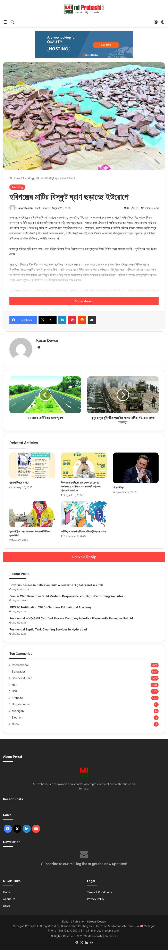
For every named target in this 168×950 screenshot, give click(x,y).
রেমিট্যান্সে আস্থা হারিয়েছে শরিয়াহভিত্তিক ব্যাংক (83, 531)
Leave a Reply (84, 557)
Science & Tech (22, 678)
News (6, 905)
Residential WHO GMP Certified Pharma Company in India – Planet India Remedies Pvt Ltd (71, 618)
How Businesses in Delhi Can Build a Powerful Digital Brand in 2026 (56, 585)
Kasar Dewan (25, 208)
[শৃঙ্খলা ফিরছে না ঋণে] (32, 465)
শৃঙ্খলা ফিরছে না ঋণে (19, 482)
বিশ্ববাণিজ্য (118, 487)
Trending (28, 178)
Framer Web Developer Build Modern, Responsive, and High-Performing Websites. (66, 596)
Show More (83, 301)
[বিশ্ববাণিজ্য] (136, 468)
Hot (14, 684)
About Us (9, 899)
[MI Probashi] (84, 9)
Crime (16, 724)
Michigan (18, 711)
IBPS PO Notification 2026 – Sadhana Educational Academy (50, 607)
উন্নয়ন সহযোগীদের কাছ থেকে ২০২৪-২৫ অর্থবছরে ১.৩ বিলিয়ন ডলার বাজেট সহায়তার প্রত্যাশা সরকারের (81, 486)
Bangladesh (19, 671)
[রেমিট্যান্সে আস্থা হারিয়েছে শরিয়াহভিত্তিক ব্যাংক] (84, 514)
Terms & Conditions (99, 892)
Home (16, 178)
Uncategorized (21, 704)
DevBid (113, 936)
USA (15, 691)
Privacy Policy (95, 899)
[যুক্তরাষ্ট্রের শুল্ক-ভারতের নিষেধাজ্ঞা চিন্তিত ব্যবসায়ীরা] (32, 514)
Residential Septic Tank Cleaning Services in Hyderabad (48, 629)
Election (17, 717)
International (20, 665)
